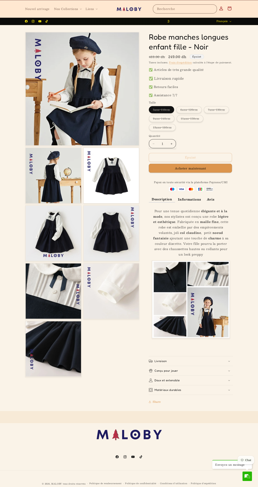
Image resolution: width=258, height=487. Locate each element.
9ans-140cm (164, 119)
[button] (67, 9)
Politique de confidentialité (140, 483)
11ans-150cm (192, 119)
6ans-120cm (191, 110)
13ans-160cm (164, 128)
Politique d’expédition (203, 483)
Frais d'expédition (180, 62)
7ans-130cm (218, 110)
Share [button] (157, 401)
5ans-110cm (163, 110)
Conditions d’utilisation (173, 483)
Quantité (154, 136)
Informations (189, 199)
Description (162, 199)
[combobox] (185, 9)
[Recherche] (212, 9)
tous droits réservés (74, 483)
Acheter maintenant (190, 168)
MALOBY (56, 483)
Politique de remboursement (105, 483)
